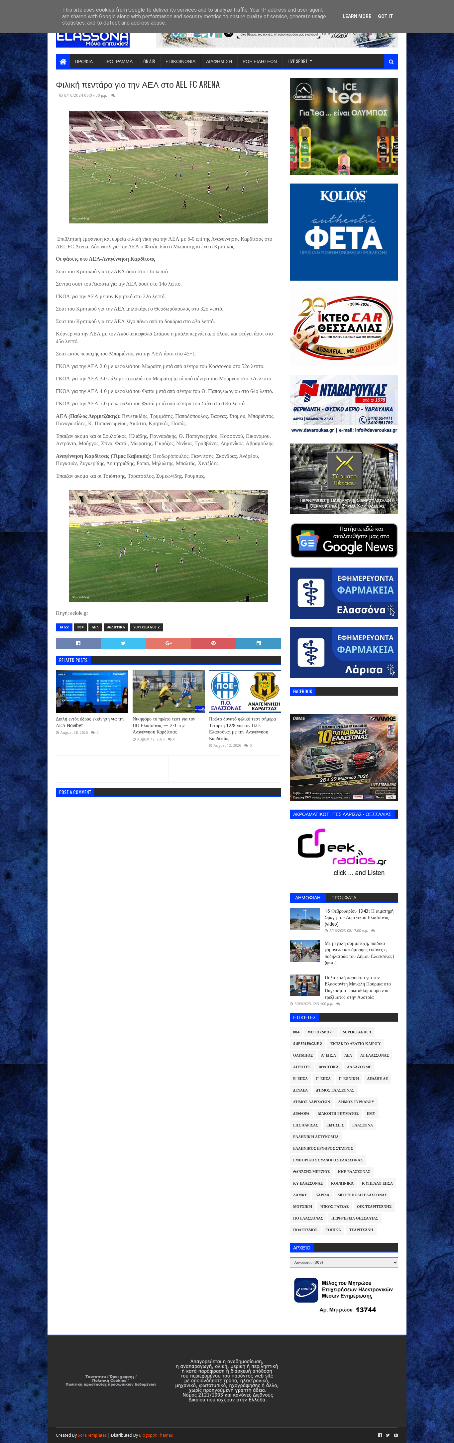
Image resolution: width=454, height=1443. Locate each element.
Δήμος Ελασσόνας (335, 1090)
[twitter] (388, 1435)
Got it (385, 16)
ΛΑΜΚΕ (300, 1195)
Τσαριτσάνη (361, 1230)
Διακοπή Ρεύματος (338, 1114)
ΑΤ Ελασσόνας (374, 1055)
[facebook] (380, 1435)
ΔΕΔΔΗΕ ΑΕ (377, 1079)
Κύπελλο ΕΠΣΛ (377, 1183)
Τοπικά (333, 1230)
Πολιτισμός (305, 1230)
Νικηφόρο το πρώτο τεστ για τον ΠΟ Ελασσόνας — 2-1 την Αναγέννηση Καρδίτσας (164, 725)
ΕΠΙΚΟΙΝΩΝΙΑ (180, 61)
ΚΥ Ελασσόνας (308, 1183)
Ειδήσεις (335, 1125)
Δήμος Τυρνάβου (356, 1102)
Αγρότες (301, 1067)
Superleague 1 (357, 1032)
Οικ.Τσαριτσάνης (374, 1207)
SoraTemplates (92, 1435)
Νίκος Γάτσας (334, 1207)
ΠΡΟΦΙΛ (84, 61)
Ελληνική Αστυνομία (316, 1137)
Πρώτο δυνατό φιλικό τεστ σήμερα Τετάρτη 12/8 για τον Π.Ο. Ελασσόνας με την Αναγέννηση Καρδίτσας (242, 728)
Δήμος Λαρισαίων (311, 1102)
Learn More (357, 16)
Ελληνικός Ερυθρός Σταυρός (323, 1148)
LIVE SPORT (297, 61)
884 (80, 627)
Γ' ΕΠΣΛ (323, 1079)
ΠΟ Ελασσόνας (308, 1218)
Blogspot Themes (156, 1435)
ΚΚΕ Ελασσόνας (354, 1172)
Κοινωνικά (342, 1183)
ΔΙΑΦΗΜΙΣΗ (219, 61)
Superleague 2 (146, 627)
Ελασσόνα (362, 1125)
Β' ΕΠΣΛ (300, 1079)
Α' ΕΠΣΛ (328, 1055)
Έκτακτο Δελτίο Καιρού (355, 1044)
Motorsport (320, 1032)
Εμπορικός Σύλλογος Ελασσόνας (328, 1160)
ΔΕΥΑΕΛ (300, 1090)
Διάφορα (301, 1114)
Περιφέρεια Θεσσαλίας (354, 1218)
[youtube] (395, 1435)
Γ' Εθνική (349, 1079)
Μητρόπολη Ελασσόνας (362, 1195)
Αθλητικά (116, 627)
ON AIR (149, 61)
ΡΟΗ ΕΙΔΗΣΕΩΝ (260, 61)
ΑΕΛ (95, 627)
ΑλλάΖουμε (359, 1067)
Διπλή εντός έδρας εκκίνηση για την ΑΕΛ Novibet (90, 722)
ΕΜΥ (371, 1114)
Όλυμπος (303, 1055)
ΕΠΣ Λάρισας (305, 1125)
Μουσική (302, 1207)
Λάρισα (322, 1195)
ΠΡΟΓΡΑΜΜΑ (118, 61)
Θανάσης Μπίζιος (311, 1172)
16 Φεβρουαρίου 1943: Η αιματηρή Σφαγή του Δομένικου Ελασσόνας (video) (359, 917)
